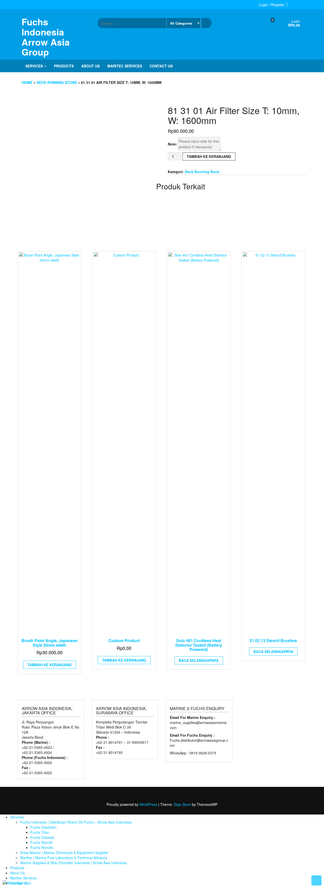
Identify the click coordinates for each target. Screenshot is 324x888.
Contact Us (161, 65)
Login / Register (271, 4)
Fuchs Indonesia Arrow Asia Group (46, 36)
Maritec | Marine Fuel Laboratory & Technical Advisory (63, 857)
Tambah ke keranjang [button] (49, 664)
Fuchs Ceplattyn (43, 827)
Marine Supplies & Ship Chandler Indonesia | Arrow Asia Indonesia (73, 862)
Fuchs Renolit (41, 842)
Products (64, 65)
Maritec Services (124, 65)
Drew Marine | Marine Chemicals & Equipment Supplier (64, 852)
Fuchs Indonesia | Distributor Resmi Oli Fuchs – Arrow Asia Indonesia (76, 822)
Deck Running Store (56, 82)
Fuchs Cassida (42, 837)
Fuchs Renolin (41, 847)
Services (34, 65)
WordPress (148, 804)
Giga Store (182, 804)
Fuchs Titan (39, 832)
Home (27, 82)
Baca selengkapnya (199, 660)
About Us (90, 65)
